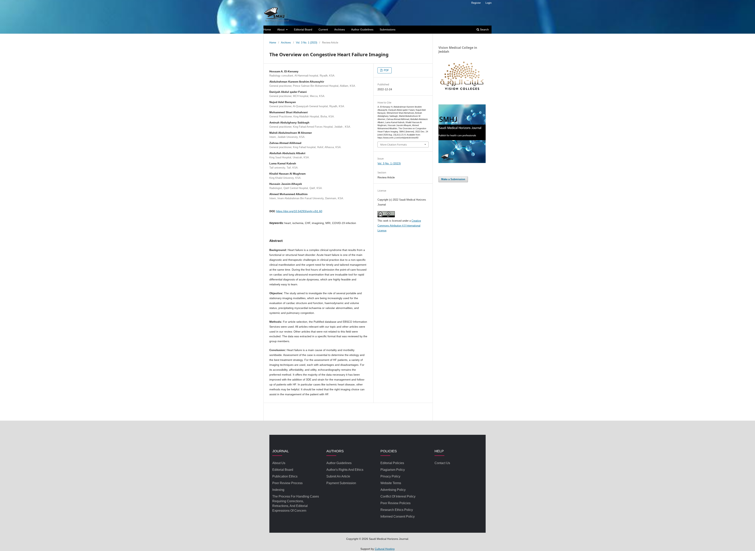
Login (488, 2)
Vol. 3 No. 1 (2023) (306, 42)
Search (484, 29)
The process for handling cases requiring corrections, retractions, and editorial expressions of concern (295, 503)
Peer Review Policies (395, 503)
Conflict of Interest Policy (397, 496)
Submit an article (338, 476)
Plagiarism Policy (392, 469)
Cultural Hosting (385, 548)
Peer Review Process (287, 483)
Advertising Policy (393, 489)
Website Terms (390, 483)
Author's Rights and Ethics (344, 469)
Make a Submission (453, 179)
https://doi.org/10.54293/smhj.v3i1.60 (299, 211)
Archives (339, 29)
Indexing (278, 489)
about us (278, 463)
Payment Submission (341, 483)
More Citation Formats (393, 144)
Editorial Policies (392, 463)
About (281, 29)
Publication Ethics (284, 476)
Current (323, 29)
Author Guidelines (362, 29)
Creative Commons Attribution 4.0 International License (399, 225)
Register (476, 2)
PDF (386, 70)
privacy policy (390, 476)
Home (267, 29)
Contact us (442, 463)
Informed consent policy (397, 516)
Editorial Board (303, 29)
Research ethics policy (396, 509)
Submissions (387, 29)
